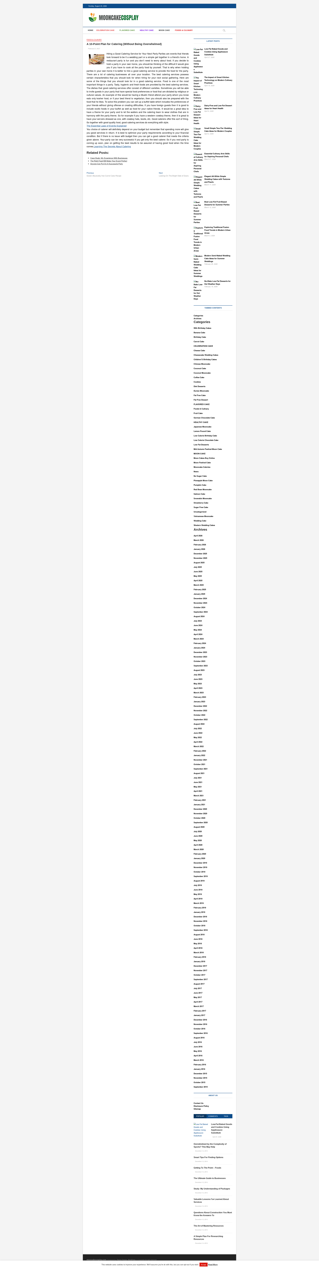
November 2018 (200, 921)
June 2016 (198, 1046)
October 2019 (199, 871)
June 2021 (198, 782)
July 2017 (198, 988)
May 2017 (198, 997)
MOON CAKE (164, 30)
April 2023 (198, 688)
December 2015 (200, 1073)
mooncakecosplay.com (96, 1259)
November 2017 (200, 970)
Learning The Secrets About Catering (112, 146)
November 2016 (200, 1024)
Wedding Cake (200, 520)
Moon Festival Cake (202, 462)
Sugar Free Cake (201, 507)
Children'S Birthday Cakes (205, 359)
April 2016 (198, 1055)
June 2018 (198, 939)
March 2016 (199, 1060)
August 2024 (199, 616)
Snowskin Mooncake (203, 498)
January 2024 (199, 647)
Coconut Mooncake (202, 372)
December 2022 (200, 706)
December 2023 (200, 652)
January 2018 (199, 961)
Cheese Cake (199, 350)
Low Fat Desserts (201, 444)
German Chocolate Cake (204, 417)
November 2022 (200, 710)
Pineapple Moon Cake (203, 480)
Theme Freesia (122, 1260)
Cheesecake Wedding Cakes (206, 355)
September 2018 (201, 930)
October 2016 (199, 1028)
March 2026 (199, 540)
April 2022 (198, 741)
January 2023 (199, 701)
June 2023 (198, 679)
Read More (213, 1264)
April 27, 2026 (216, 1137)
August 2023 (199, 670)
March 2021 (199, 795)
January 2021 (199, 804)
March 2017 (199, 1006)
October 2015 (199, 1082)
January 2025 (199, 594)
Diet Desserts (199, 386)
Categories (198, 315)
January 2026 (199, 549)
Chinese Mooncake (202, 364)
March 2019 (199, 903)
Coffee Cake (199, 377)
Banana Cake (199, 332)
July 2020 (198, 831)
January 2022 (199, 755)
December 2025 (200, 553)
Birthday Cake (200, 337)
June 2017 (198, 992)
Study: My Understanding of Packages (212, 1189)
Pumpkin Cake (200, 485)
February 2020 (200, 853)
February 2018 (200, 957)
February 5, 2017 (94, 49)
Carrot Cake (199, 341)
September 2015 (201, 1086)
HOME (90, 30)
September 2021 (201, 768)
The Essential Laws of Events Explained (106, 125)
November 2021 (200, 759)
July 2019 (198, 885)
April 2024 (198, 634)
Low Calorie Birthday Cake (205, 435)
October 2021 (199, 764)
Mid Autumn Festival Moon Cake (208, 449)
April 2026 (198, 535)
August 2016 (199, 1037)
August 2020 (199, 827)
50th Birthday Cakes (202, 328)
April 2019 (198, 898)
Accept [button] (203, 1264)
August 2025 (199, 562)
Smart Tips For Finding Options (208, 1157)
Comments (213, 1116)
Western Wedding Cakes (204, 525)
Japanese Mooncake (202, 426)
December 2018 (200, 916)
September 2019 (201, 876)
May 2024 (198, 629)
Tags (226, 1116)
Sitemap (197, 1108)
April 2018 (198, 948)
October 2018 (199, 925)
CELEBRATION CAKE (105, 30)
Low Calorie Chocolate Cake (206, 440)
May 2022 (198, 737)
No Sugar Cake (200, 476)
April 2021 (198, 791)
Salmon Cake (199, 494)
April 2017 (198, 1001)
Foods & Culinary (94, 40)
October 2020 (199, 818)
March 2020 (199, 849)
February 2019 (200, 907)
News (196, 471)
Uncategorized (200, 511)
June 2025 (198, 571)
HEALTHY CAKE (147, 30)
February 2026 (200, 544)
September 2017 (201, 979)
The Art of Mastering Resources (209, 1226)
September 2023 (201, 665)
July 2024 (198, 620)
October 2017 (199, 974)
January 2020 (199, 858)
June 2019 (198, 889)
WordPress (131, 1260)
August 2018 (199, 934)
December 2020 (200, 809)
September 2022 (201, 719)
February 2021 (200, 800)
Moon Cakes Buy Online (204, 458)
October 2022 (199, 715)
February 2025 (200, 589)
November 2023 (200, 656)
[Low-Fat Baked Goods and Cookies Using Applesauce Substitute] (201, 1124)
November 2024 (200, 602)
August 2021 (199, 773)
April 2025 (198, 580)
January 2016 (199, 1069)
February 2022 (200, 750)
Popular (200, 1116)
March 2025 (199, 585)
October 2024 (199, 607)
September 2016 (201, 1033)
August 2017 (199, 983)
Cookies (197, 381)
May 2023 (198, 683)
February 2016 (200, 1064)
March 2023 (199, 692)
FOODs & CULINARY (184, 30)
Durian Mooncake (201, 390)
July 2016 (198, 1042)
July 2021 (198, 777)
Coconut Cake (200, 368)
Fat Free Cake (200, 395)
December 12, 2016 (201, 1151)
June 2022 (198, 733)
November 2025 (200, 558)
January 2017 (199, 1015)
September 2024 (201, 611)
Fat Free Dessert (201, 399)
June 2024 (198, 625)
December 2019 (200, 862)
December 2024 (200, 598)
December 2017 (200, 966)
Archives (197, 318)
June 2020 (198, 835)
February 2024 (200, 643)
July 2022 (198, 728)
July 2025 (198, 567)
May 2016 (198, 1051)
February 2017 (200, 1010)
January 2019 (199, 912)
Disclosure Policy (201, 1106)
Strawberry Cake (201, 502)
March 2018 (199, 952)
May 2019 (198, 894)
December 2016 (200, 1019)
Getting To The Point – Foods (207, 1168)
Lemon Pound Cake (202, 431)
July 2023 (198, 674)
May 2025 (198, 576)
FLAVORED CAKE (127, 30)
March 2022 (199, 746)
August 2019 (199, 880)
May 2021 (198, 786)
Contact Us (198, 1103)
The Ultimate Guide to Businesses (210, 1178)
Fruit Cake (198, 413)
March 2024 (199, 638)
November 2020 (200, 813)
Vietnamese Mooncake (203, 516)
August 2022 (199, 724)
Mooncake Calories (202, 467)
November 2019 (200, 867)
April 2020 (198, 844)
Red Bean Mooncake (203, 489)
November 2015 (200, 1077)
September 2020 (201, 822)
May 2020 (198, 840)
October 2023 (199, 661)
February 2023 (200, 697)
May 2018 (198, 943)
